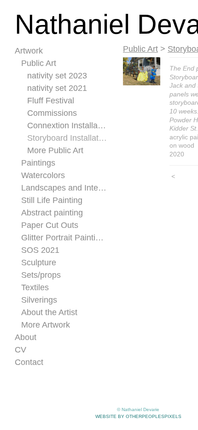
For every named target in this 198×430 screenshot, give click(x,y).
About (25, 337)
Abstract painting (52, 212)
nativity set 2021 (57, 88)
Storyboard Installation (67, 138)
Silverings (39, 300)
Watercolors (43, 175)
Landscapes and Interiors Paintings (64, 187)
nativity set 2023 (57, 75)
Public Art (38, 63)
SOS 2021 (40, 250)
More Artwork (45, 324)
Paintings (38, 162)
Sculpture (38, 262)
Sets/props (41, 275)
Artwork (29, 50)
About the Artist (49, 312)
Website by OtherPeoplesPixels (138, 416)
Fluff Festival (50, 100)
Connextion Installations (67, 125)
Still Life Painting (51, 200)
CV (20, 349)
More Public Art (55, 150)
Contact (29, 362)
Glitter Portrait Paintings (64, 237)
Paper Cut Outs (49, 225)
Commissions (52, 113)
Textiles (35, 287)
